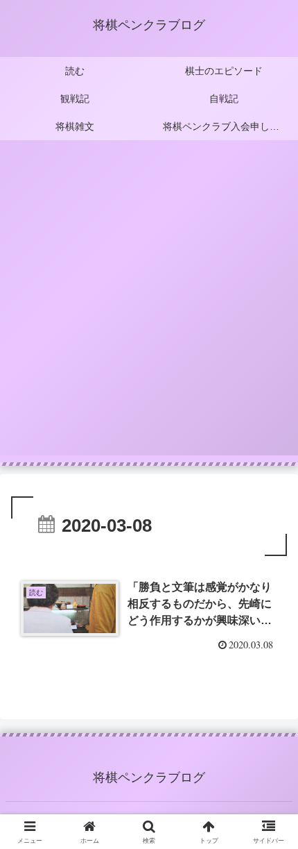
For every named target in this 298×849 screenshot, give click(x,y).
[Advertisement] (149, 306)
